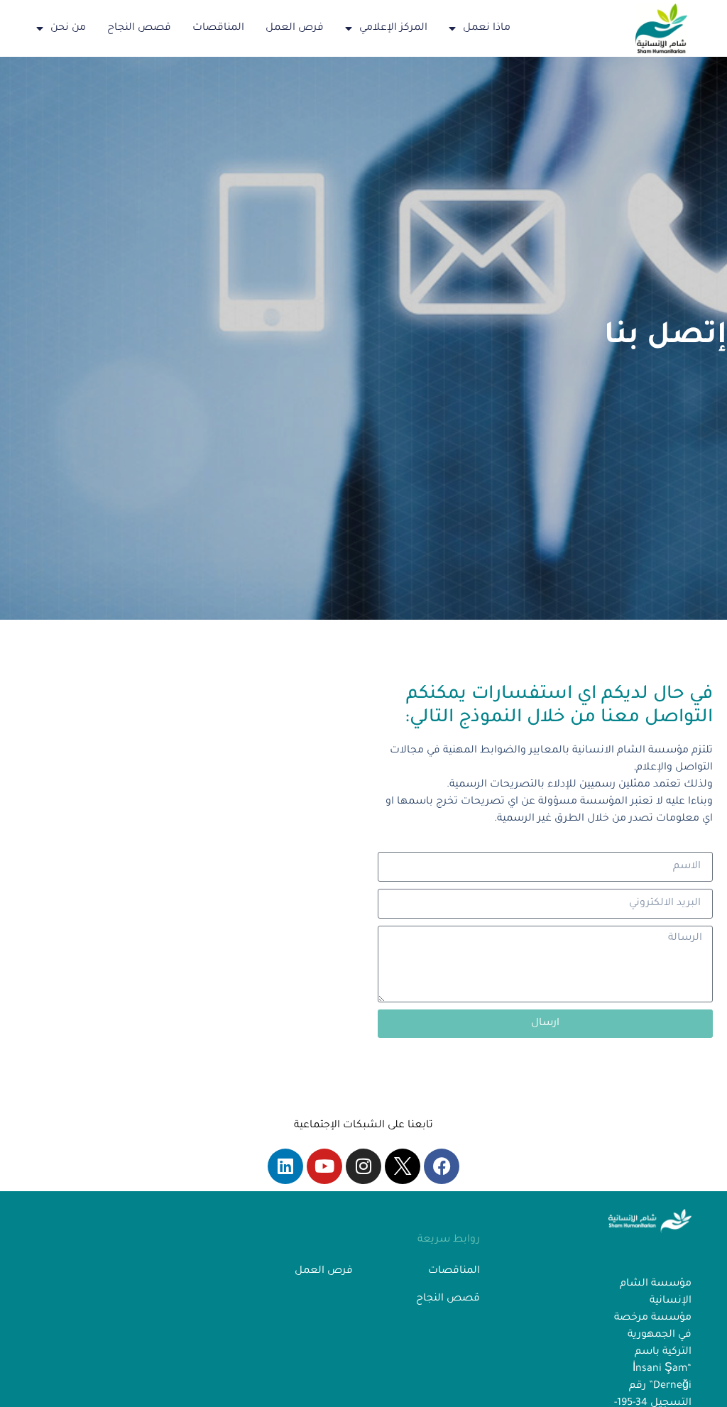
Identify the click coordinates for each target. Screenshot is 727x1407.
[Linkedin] (285, 1166)
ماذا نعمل (486, 28)
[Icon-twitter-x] (402, 1166)
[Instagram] (363, 1166)
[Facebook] (441, 1166)
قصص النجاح (139, 28)
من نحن (68, 28)
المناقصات (218, 28)
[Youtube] (324, 1166)
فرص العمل (295, 28)
